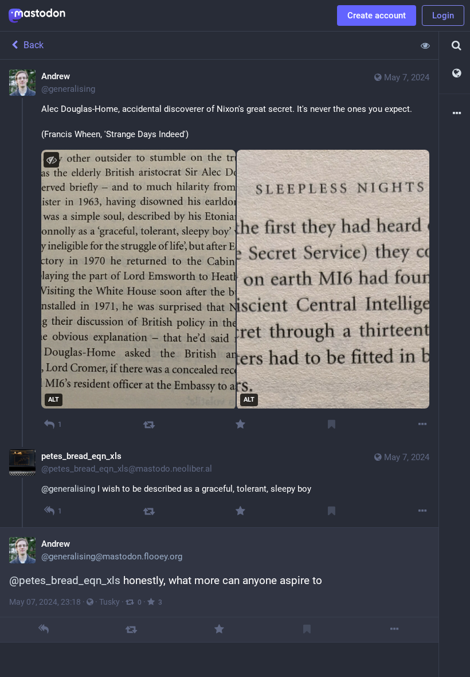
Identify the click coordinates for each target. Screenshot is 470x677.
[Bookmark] (331, 424)
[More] (422, 424)
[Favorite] (239, 424)
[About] (454, 114)
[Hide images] (51, 160)
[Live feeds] (454, 74)
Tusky (109, 601)
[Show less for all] (425, 45)
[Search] (454, 46)
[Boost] (148, 424)
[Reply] (43, 629)
